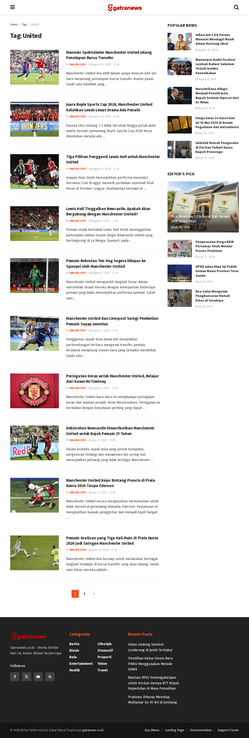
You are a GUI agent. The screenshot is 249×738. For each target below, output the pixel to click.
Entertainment (81, 664)
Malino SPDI (78, 64)
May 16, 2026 (206, 133)
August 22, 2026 (101, 64)
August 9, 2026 (100, 220)
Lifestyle (105, 644)
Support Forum (228, 730)
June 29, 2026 (100, 549)
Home (14, 24)
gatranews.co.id (92, 730)
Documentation (201, 730)
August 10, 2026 (208, 50)
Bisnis (74, 651)
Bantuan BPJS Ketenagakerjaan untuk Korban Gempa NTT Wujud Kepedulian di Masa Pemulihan (153, 683)
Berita (74, 644)
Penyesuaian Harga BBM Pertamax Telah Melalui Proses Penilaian (215, 246)
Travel (102, 670)
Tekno (102, 664)
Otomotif (105, 651)
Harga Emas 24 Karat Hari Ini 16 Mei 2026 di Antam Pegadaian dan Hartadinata (217, 122)
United (34, 24)
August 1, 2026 (100, 388)
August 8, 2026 (207, 79)
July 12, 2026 (99, 492)
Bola (73, 657)
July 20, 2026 (181, 227)
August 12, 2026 (101, 168)
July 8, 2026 (205, 281)
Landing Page (174, 730)
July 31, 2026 (99, 440)
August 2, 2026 (100, 330)
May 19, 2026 (206, 158)
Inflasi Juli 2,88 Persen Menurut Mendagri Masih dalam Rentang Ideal (215, 39)
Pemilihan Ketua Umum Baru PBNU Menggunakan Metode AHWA (150, 663)
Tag (24, 24)
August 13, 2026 (101, 116)
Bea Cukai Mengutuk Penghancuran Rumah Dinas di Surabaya (213, 296)
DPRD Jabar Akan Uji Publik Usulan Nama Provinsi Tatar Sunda (217, 271)
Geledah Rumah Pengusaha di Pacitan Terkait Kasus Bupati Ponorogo (217, 147)
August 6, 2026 (100, 273)
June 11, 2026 (206, 256)
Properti (104, 657)
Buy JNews (152, 730)
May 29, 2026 (206, 108)
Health (74, 670)
